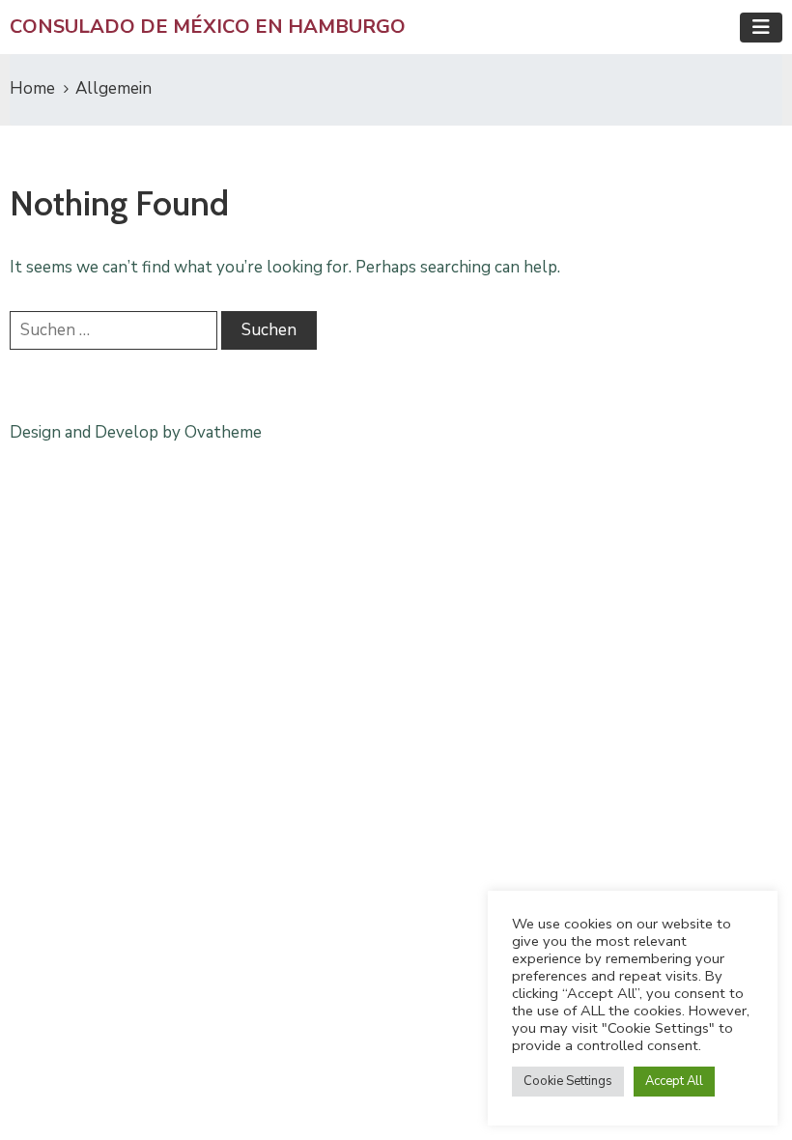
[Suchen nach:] (113, 330)
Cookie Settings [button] (567, 1081)
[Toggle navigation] (761, 28)
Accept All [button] (674, 1081)
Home (32, 88)
